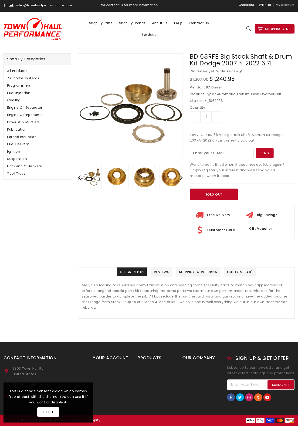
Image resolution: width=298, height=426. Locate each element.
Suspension (17, 158)
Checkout (246, 5)
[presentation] (79, 177)
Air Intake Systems (23, 78)
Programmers (19, 85)
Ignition (13, 151)
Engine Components (25, 114)
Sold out (214, 194)
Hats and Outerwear (24, 166)
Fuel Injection (18, 93)
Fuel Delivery (18, 144)
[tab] (37, 70)
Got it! (48, 412)
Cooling (13, 100)
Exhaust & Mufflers (23, 122)
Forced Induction (22, 137)
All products (17, 70)
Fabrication (17, 129)
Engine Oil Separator (24, 107)
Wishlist (265, 5)
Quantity (197, 107)
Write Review (227, 71)
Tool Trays (16, 173)
